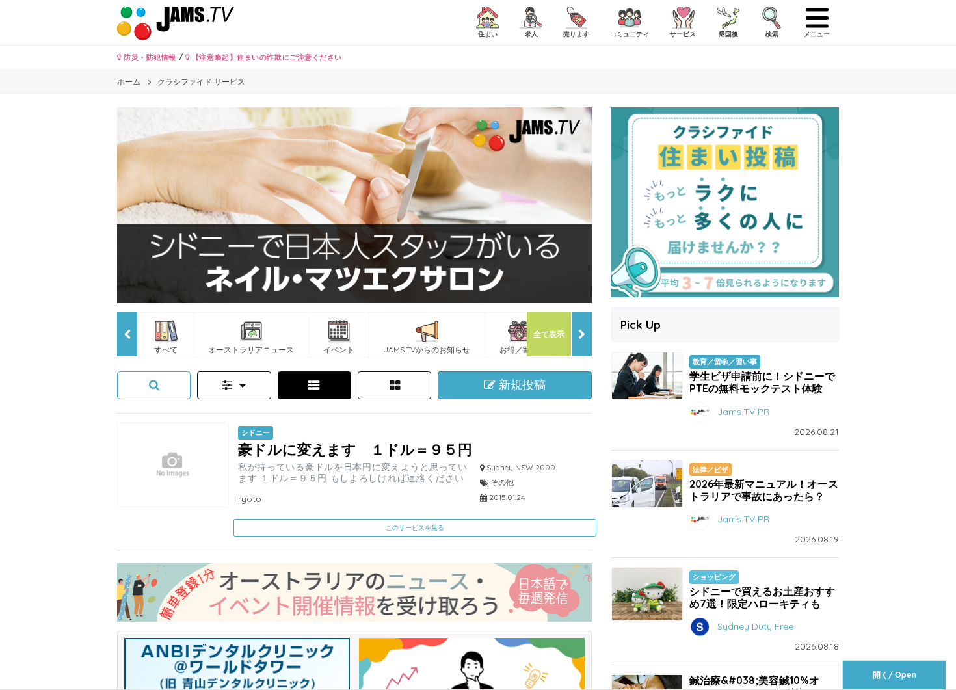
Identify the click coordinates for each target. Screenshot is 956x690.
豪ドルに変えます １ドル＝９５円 (355, 449)
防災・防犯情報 (149, 57)
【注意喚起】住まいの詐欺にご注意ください (265, 57)
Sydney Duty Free (755, 626)
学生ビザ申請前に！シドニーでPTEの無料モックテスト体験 (762, 382)
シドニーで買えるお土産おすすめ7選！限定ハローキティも (762, 597)
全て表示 (548, 334)
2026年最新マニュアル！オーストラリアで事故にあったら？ (763, 490)
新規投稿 (521, 384)
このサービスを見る (415, 528)
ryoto (249, 499)
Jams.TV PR (743, 411)
